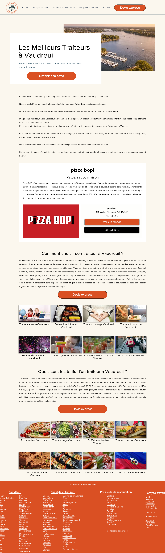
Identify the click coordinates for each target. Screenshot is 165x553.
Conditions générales (117, 530)
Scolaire (110, 496)
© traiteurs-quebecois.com (83, 484)
